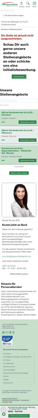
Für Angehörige (8, 363)
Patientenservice (9, 367)
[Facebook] (10, 332)
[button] (4, 414)
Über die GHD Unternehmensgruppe (15, 373)
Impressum (25, 400)
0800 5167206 (9, 265)
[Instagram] (13, 332)
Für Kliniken (7, 354)
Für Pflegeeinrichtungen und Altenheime (17, 357)
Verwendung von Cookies (11, 400)
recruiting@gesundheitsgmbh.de (16, 256)
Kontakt (6, 380)
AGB (10, 402)
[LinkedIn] (3, 332)
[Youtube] (6, 332)
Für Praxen (7, 360)
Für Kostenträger (9, 370)
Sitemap (5, 402)
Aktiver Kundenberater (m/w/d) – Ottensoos (18, 131)
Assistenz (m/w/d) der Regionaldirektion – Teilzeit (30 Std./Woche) (16, 150)
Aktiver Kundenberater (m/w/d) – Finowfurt (18, 113)
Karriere (6, 376)
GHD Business (8, 383)
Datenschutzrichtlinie (9, 398)
